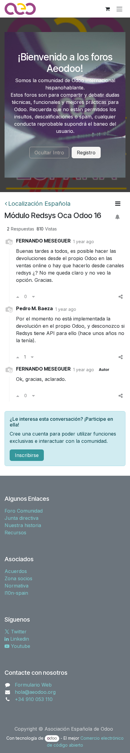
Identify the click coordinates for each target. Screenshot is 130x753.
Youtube (19, 646)
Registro (86, 153)
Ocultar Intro (49, 153)
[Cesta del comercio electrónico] (107, 9)
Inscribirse (27, 455)
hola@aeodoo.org (35, 692)
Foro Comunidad (24, 511)
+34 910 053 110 (34, 699)
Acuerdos (16, 571)
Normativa (16, 586)
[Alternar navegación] (119, 8)
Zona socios (18, 578)
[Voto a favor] (18, 297)
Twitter (18, 632)
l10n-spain (16, 593)
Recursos (15, 532)
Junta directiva (21, 518)
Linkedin (19, 639)
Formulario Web (33, 685)
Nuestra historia (23, 525)
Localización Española (39, 203)
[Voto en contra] (33, 297)
